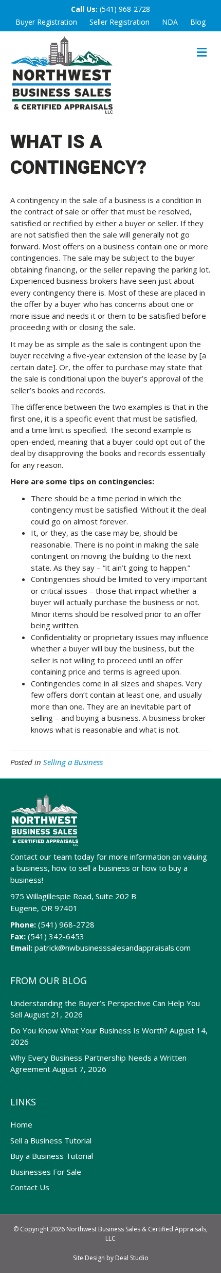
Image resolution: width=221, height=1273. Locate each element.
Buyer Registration (46, 22)
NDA (170, 22)
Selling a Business (73, 762)
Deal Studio (132, 1257)
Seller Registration (119, 22)
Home (21, 1124)
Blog (198, 22)
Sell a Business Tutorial (50, 1140)
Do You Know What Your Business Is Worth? (89, 1030)
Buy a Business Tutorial (51, 1156)
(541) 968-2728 (125, 9)
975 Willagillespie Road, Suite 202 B (73, 896)
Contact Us (29, 1187)
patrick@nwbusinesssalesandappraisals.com (112, 947)
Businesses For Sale (45, 1172)
